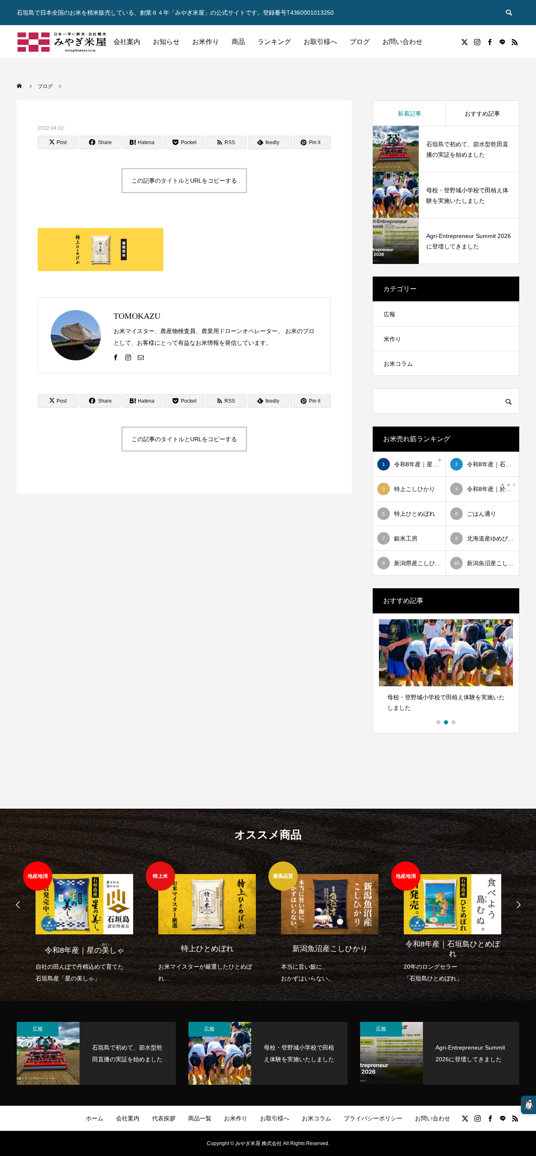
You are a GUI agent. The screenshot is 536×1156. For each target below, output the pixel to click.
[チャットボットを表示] (528, 1105)
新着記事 (409, 113)
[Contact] (502, 42)
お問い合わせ (402, 41)
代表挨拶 (163, 1118)
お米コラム (398, 363)
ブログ (360, 41)
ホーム (94, 1118)
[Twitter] (464, 42)
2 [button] (446, 722)
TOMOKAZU (136, 316)
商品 (238, 41)
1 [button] (438, 722)
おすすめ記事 (482, 113)
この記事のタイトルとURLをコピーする (184, 180)
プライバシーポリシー (373, 1118)
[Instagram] (477, 42)
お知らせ (166, 41)
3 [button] (453, 722)
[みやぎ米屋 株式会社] (62, 41)
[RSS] (514, 42)
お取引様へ (320, 41)
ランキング (274, 41)
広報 (389, 314)
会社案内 (126, 41)
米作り (392, 339)
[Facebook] (489, 42)
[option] (446, 668)
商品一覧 (199, 1118)
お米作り (205, 41)
